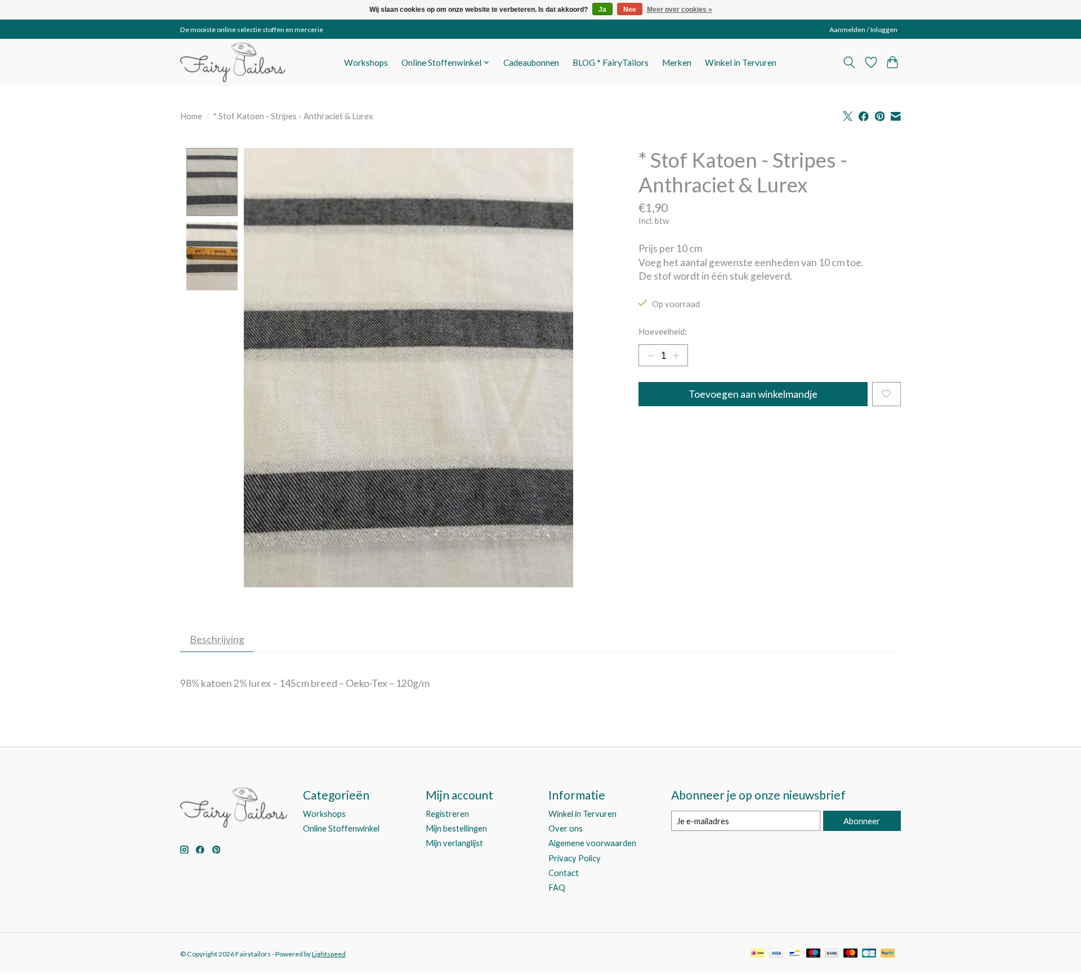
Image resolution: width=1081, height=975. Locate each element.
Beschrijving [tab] (217, 639)
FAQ (556, 887)
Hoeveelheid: (662, 331)
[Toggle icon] (849, 62)
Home (191, 116)
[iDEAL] (758, 954)
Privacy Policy (574, 858)
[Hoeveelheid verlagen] (651, 355)
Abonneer (861, 821)
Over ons (565, 828)
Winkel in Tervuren (740, 62)
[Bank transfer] (832, 954)
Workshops (366, 62)
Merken (676, 62)
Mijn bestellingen (456, 828)
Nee (629, 10)
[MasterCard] (850, 954)
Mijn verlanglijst (454, 843)
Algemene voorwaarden (592, 843)
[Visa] (776, 954)
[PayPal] (888, 954)
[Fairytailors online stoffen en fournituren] (232, 62)
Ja (602, 10)
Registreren (447, 814)
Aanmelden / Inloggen (863, 29)
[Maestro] (813, 954)
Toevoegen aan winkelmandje (753, 394)
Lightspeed (329, 954)
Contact (563, 873)
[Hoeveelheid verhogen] (676, 355)
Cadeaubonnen (531, 62)
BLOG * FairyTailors (611, 62)
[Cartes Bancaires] (869, 954)
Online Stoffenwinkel (341, 828)
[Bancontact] (795, 954)
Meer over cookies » (679, 10)
